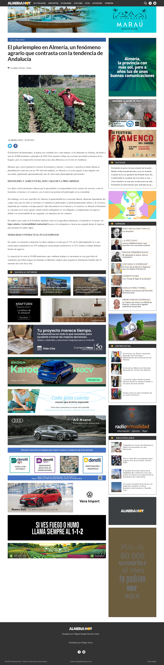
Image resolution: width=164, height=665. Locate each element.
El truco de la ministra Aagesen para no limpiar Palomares (136, 268)
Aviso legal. (151, 661)
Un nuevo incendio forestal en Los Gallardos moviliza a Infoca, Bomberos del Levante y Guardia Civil (138, 487)
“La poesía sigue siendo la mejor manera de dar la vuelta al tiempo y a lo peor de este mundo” (138, 381)
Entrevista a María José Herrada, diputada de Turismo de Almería (137, 369)
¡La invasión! (128, 231)
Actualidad (40, 3)
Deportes (53, 3)
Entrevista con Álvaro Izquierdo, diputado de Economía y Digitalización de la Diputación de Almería (137, 356)
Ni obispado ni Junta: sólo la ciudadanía (135, 256)
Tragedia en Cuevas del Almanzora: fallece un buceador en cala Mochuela (138, 447)
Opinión (109, 3)
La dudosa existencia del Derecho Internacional (137, 292)
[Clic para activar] (145, 3)
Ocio (87, 3)
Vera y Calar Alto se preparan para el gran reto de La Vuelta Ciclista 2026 (137, 460)
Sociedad (97, 3)
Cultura (78, 3)
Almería (22, 68)
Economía (66, 3)
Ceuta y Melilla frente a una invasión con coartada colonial (136, 244)
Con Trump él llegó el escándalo (136, 279)
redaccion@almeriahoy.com (80, 661)
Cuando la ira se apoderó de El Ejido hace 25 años (134, 175)
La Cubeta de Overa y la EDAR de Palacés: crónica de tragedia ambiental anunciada (137, 304)
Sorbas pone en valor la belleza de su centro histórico (137, 394)
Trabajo (28, 68)
